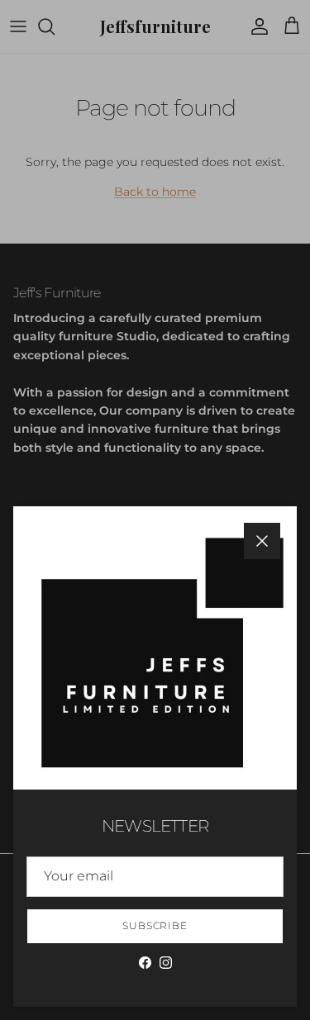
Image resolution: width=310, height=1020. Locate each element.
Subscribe (155, 925)
